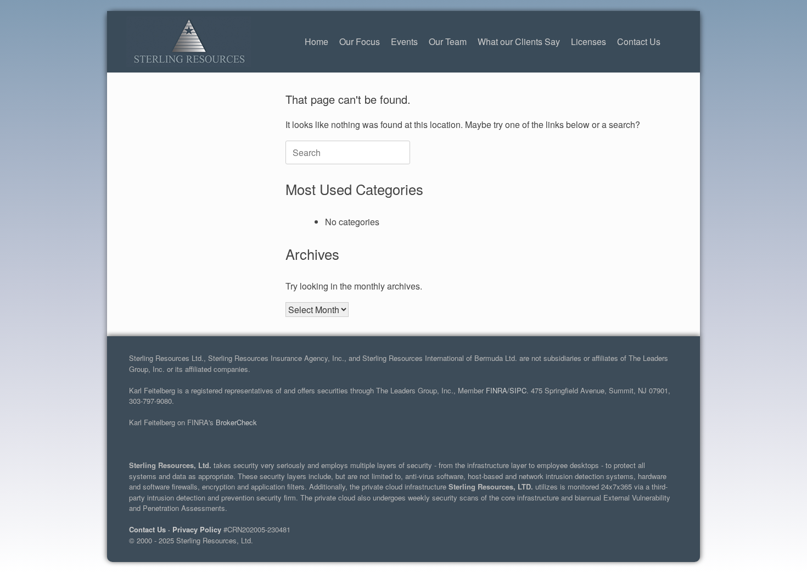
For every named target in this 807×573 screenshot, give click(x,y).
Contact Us (638, 41)
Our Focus (359, 41)
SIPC (517, 390)
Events (404, 41)
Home (316, 41)
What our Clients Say (519, 41)
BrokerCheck (236, 422)
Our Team (448, 41)
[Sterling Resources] (188, 42)
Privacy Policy (196, 529)
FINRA (496, 390)
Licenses (588, 41)
